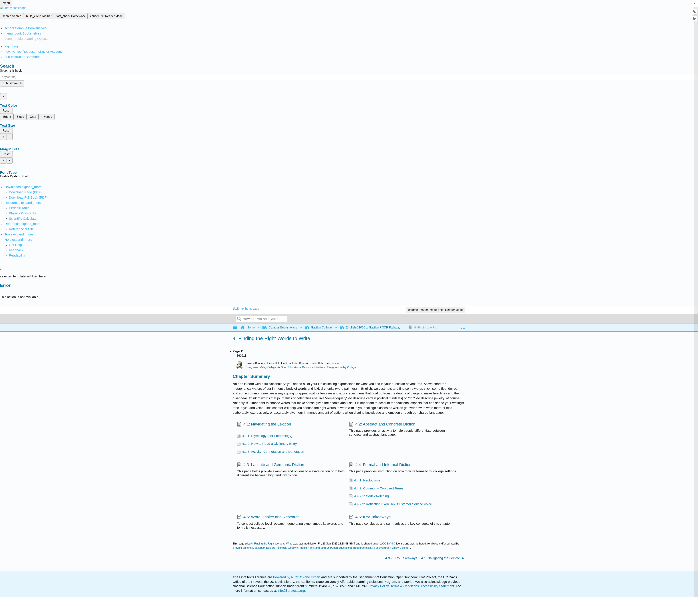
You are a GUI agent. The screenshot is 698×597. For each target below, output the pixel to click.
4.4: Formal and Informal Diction (383, 464)
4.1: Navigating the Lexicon (267, 424)
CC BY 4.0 (388, 543)
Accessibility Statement (437, 586)
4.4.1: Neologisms (367, 480)
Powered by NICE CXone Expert (297, 577)
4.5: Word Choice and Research (271, 517)
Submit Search (12, 83)
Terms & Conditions (404, 586)
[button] (16, 250)
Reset (6, 110)
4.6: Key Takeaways (373, 517)
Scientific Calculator (23, 218)
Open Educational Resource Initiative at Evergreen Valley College (318, 367)
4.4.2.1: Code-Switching (371, 496)
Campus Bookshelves (283, 327)
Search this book (11, 70)
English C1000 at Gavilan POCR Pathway (373, 327)
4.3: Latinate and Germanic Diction (273, 464)
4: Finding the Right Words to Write (271, 543)
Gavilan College (321, 327)
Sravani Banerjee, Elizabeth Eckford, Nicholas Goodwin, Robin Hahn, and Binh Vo (281, 547)
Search (239, 319)
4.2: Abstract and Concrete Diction (385, 424)
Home (250, 327)
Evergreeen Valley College (261, 367)
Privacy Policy (378, 586)
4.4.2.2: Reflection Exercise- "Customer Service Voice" (393, 504)
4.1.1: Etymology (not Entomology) (267, 436)
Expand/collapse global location (463, 326)
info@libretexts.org (291, 590)
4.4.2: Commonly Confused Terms (379, 488)
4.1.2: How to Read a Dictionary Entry (269, 443)
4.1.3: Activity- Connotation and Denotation (273, 451)
